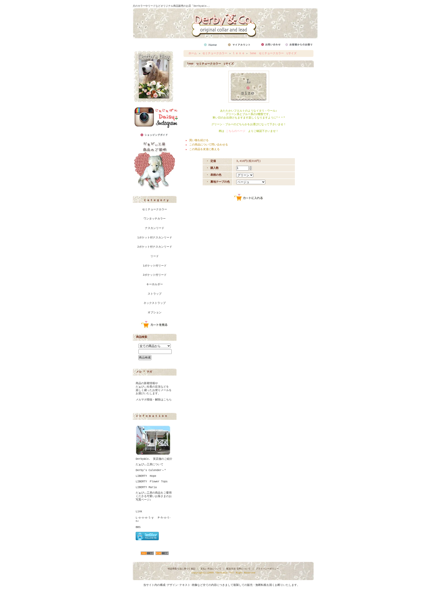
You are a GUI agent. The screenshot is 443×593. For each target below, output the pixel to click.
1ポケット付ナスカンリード (154, 237)
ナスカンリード (154, 228)
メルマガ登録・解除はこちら (154, 399)
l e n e (238, 53)
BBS (138, 527)
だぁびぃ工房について (149, 464)
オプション (155, 312)
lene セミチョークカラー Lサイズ (273, 53)
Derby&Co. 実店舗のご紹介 (154, 459)
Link (139, 511)
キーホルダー (154, 284)
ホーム (193, 53)
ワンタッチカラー (155, 218)
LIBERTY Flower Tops (152, 481)
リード (154, 256)
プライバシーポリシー (267, 569)
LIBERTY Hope (146, 476)
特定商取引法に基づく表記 (181, 569)
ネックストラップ (155, 303)
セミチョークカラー (154, 209)
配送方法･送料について (238, 569)
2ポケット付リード (155, 275)
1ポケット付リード (155, 265)
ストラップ (155, 294)
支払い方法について (211, 569)
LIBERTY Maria (146, 487)
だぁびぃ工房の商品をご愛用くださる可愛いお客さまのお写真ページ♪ (154, 496)
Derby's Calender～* (151, 470)
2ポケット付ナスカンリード (154, 247)
